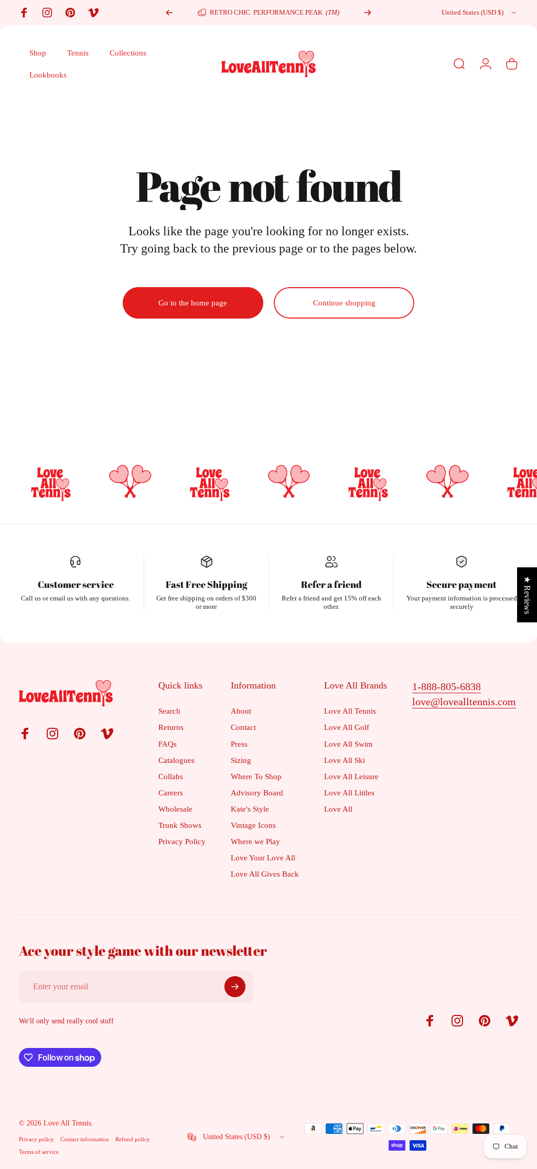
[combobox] (480, 12)
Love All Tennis (350, 710)
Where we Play (255, 841)
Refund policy (132, 1139)
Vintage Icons (253, 825)
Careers (170, 792)
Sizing (241, 760)
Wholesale (175, 808)
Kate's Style (250, 808)
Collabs (170, 776)
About (241, 710)
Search (169, 710)
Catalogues (176, 760)
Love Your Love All (263, 857)
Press (239, 743)
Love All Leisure (351, 776)
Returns (171, 727)
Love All (338, 808)
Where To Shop (256, 776)
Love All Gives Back (265, 873)
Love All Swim (348, 743)
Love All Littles (349, 792)
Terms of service (39, 1152)
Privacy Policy (182, 841)
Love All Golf (346, 727)
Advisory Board (257, 792)
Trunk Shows (179, 825)
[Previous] (169, 12)
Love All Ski (344, 760)
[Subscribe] (234, 986)
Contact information (84, 1139)
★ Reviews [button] (527, 594)
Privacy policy (36, 1139)
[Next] (367, 12)
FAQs (167, 743)
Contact (243, 727)
